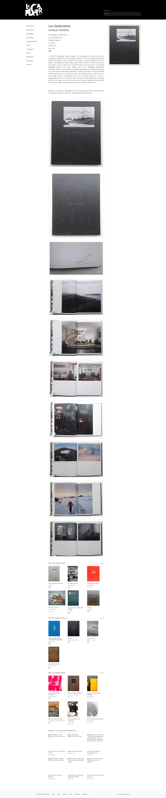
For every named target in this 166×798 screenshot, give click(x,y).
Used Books (30, 34)
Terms (70, 794)
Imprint (53, 794)
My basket (30, 61)
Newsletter (30, 57)
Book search (107, 10)
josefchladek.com (125, 794)
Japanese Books (32, 41)
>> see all (101, 563)
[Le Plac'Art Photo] (34, 10)
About (58, 794)
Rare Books (30, 37)
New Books (30, 30)
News (28, 53)
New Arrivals (30, 26)
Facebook (77, 794)
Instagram (84, 794)
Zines (28, 45)
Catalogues (30, 49)
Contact (29, 64)
